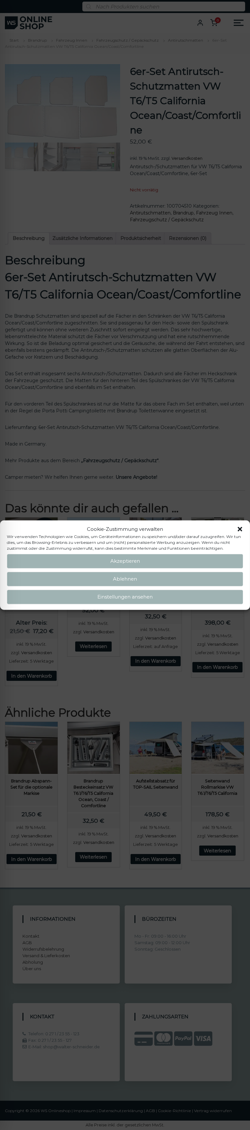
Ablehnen (125, 579)
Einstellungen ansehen (125, 597)
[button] (240, 529)
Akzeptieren (125, 561)
